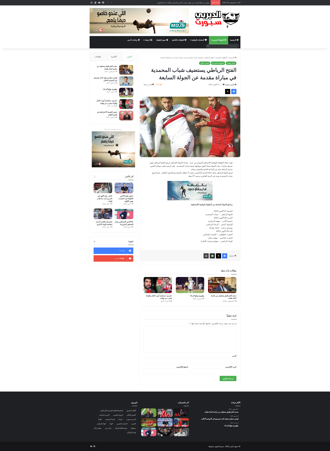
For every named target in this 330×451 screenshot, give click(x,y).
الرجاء (120, 419)
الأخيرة (114, 56)
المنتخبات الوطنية (198, 40)
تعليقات (98, 56)
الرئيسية (233, 40)
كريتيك (147, 40)
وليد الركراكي (131, 432)
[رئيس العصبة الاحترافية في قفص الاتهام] (126, 115)
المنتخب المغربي (121, 424)
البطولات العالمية (178, 40)
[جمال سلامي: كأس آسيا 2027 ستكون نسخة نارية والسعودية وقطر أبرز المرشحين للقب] (165, 432)
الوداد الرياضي (101, 424)
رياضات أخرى (132, 40)
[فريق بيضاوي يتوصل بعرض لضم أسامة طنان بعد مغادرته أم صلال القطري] (181, 422)
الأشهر (129, 56)
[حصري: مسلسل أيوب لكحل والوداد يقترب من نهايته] (158, 285)
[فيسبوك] (233, 91)
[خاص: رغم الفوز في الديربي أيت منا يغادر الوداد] (103, 188)
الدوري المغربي (118, 415)
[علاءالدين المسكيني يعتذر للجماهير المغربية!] (124, 214)
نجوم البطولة (161, 40)
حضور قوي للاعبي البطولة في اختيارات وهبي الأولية (125, 198)
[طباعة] (206, 255)
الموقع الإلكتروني (182, 367)
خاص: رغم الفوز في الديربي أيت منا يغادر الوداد (104, 198)
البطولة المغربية (218, 40)
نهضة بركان (97, 428)
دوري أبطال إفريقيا (121, 428)
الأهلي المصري (131, 410)
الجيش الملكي (131, 415)
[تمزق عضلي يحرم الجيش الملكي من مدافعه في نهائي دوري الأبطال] (181, 412)
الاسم (234, 356)
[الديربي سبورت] (216, 19)
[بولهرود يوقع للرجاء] (190, 285)
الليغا (100, 419)
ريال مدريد (108, 428)
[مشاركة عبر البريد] (212, 255)
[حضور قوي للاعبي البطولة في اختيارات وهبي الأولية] (124, 188)
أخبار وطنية (231, 63)
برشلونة (133, 428)
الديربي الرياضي (104, 415)
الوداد (111, 424)
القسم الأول (204, 63)
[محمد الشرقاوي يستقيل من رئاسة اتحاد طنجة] (222, 285)
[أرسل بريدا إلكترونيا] (223, 84)
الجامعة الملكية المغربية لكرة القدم (111, 410)
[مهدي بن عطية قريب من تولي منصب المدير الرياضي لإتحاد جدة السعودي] (148, 412)
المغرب (133, 424)
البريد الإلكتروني (230, 367)
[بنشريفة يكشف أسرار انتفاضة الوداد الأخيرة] (103, 214)
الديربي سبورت (229, 84)
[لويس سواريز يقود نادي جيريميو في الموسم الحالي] (126, 81)
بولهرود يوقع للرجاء (197, 295)
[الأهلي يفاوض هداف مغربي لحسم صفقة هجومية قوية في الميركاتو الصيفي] (148, 422)
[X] (227, 91)
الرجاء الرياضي (110, 419)
